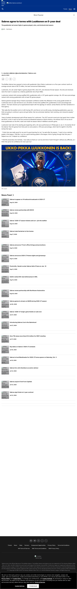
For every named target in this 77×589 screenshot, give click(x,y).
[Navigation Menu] (74, 9)
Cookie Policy (17, 578)
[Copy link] (14, 79)
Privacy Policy (6, 578)
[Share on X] (6, 79)
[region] (38, 580)
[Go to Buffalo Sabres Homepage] (14, 3)
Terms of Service (40, 582)
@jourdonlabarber (21, 73)
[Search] (3, 9)
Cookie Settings (47, 578)
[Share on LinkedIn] (10, 79)
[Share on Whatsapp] (3, 79)
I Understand (33, 586)
